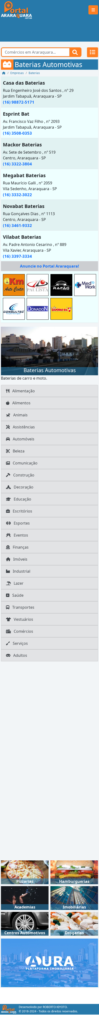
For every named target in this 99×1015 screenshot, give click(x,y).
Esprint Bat (16, 114)
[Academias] (25, 897)
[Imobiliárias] (74, 897)
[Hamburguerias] (74, 872)
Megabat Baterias (24, 175)
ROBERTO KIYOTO (55, 1007)
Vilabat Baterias (22, 237)
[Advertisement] (49, 31)
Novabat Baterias (23, 206)
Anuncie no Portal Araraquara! (49, 266)
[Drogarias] (74, 923)
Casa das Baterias (24, 83)
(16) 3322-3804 (17, 164)
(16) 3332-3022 (17, 194)
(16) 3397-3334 (17, 256)
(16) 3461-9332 (17, 225)
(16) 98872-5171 (18, 102)
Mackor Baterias (22, 144)
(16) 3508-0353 (17, 133)
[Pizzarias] (25, 872)
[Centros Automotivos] (25, 923)
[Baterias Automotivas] (49, 350)
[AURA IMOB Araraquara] (49, 962)
